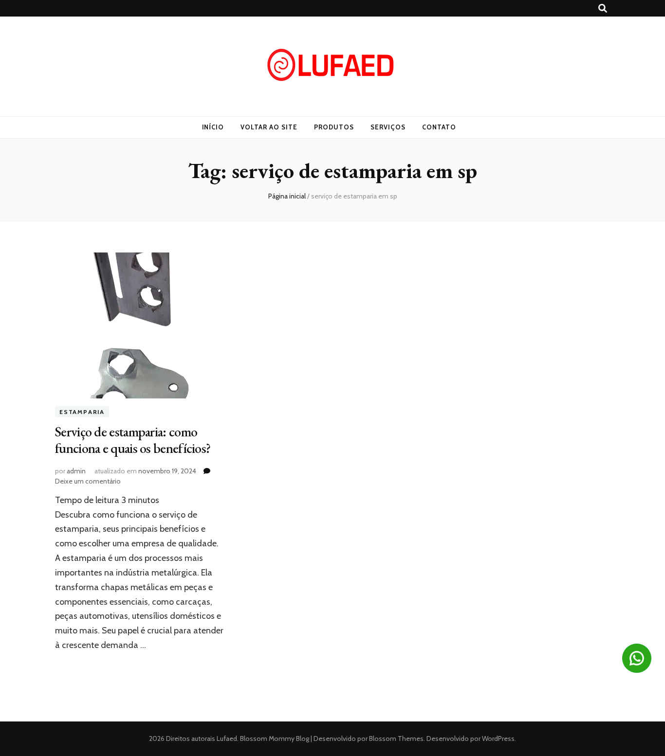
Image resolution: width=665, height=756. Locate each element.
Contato (439, 127)
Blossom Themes (396, 738)
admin (76, 471)
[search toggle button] (602, 8)
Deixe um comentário (88, 481)
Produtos (334, 127)
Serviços (388, 127)
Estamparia (82, 411)
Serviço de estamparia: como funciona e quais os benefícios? (132, 440)
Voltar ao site (268, 127)
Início (213, 127)
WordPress (498, 738)
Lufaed (227, 738)
